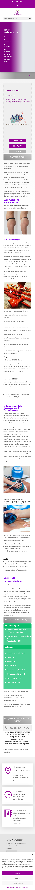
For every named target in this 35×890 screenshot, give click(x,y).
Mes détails (17, 140)
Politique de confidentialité (22, 887)
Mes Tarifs (17, 146)
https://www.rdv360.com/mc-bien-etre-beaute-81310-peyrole (17, 742)
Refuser (17, 878)
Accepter (17, 873)
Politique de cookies (10, 887)
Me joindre (17, 151)
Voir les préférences (17, 883)
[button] (32, 854)
